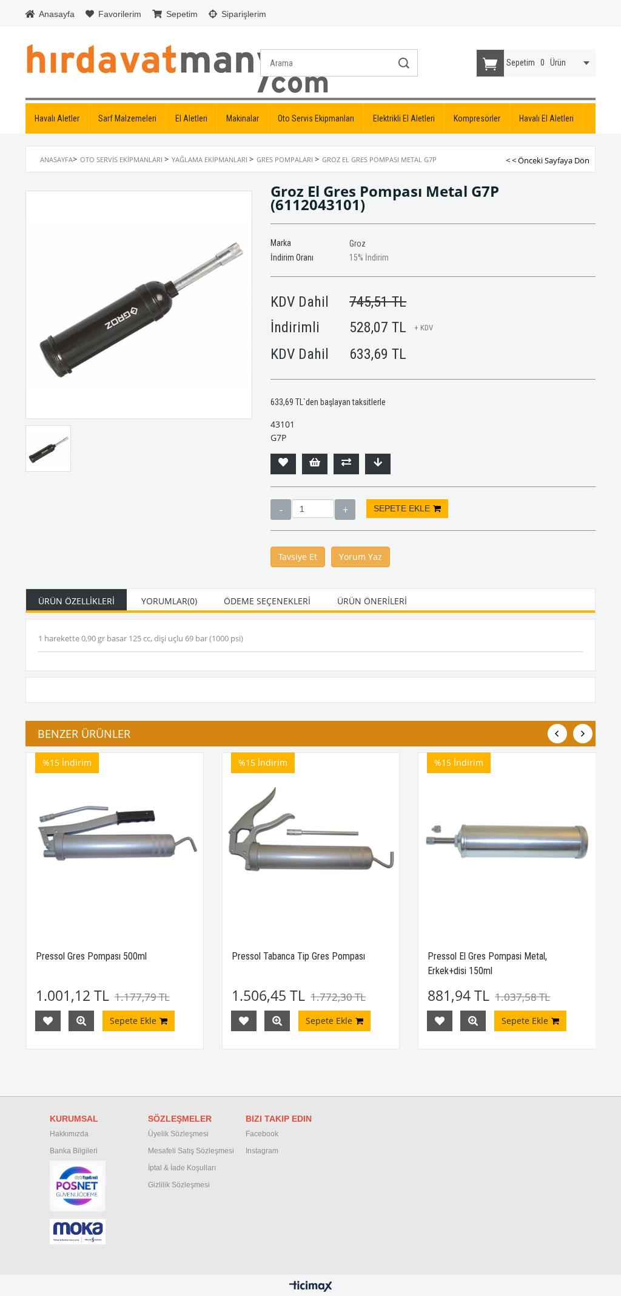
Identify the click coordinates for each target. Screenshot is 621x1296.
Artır (345, 509)
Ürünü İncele (81, 1021)
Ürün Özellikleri (76, 601)
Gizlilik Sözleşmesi (179, 1185)
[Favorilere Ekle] (283, 464)
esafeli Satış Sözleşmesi (194, 1151)
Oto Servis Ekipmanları (316, 118)
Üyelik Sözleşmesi (178, 1134)
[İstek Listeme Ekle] (314, 464)
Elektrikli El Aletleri (404, 118)
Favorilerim (118, 14)
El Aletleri (191, 118)
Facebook (262, 1134)
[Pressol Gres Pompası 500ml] (115, 841)
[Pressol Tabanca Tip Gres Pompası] (311, 841)
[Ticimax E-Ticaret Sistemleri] (310, 1287)
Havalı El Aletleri (546, 118)
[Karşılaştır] (346, 464)
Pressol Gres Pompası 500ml (91, 956)
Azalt (280, 509)
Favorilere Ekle (48, 1021)
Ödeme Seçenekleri (267, 601)
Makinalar (242, 118)
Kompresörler (477, 118)
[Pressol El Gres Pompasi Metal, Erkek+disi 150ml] (506, 841)
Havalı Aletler (57, 118)
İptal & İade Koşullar (181, 1168)
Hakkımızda (69, 1134)
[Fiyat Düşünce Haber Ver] (378, 464)
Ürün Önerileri (372, 601)
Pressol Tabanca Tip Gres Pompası (298, 956)
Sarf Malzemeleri (127, 118)
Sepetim (181, 14)
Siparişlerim (242, 14)
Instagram (262, 1151)
